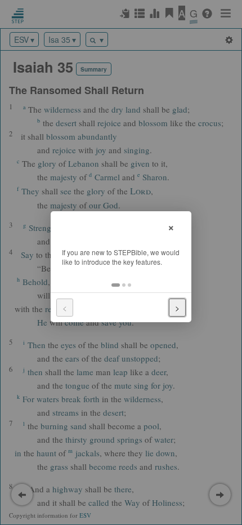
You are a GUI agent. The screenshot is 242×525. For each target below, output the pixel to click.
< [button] (64, 307)
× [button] (171, 226)
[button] (115, 285)
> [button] (177, 307)
